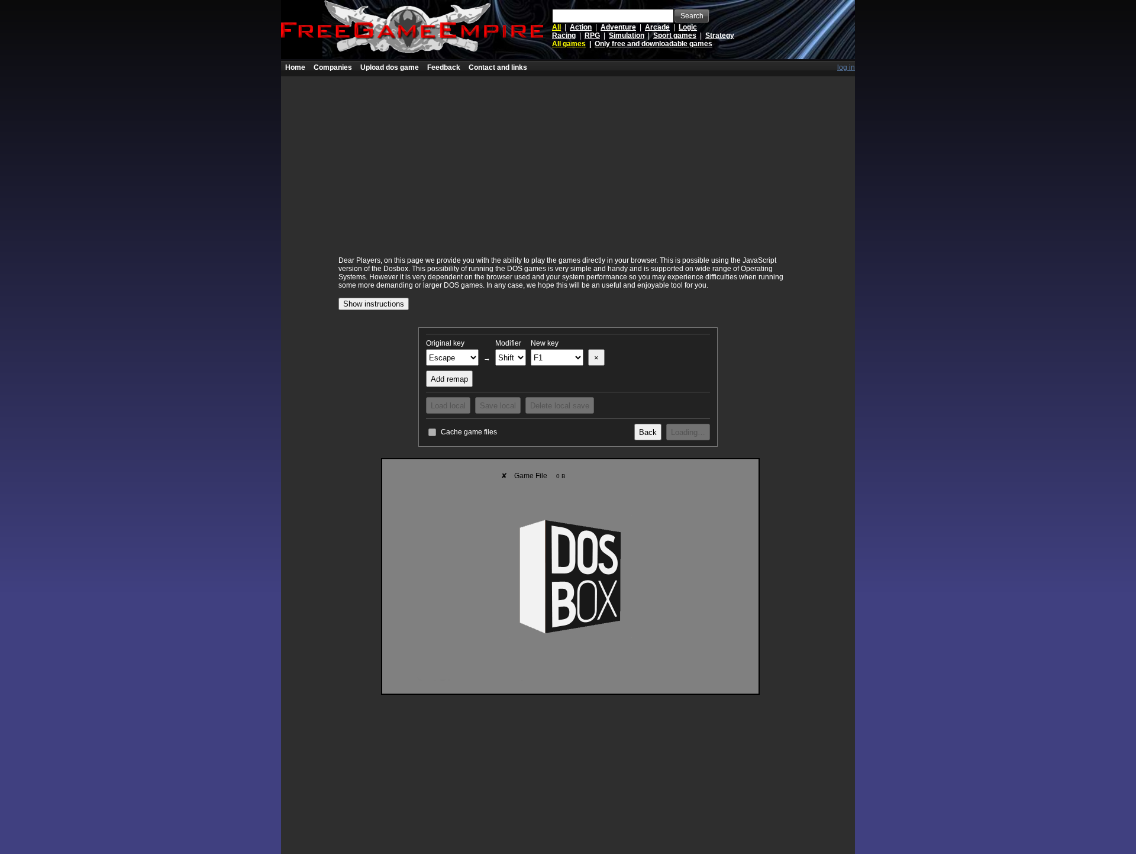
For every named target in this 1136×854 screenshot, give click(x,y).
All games (569, 44)
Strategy (719, 35)
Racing (564, 35)
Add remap (449, 379)
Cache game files (469, 432)
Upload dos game (389, 67)
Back (648, 432)
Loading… (688, 432)
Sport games (674, 35)
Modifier (508, 343)
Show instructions (373, 303)
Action (581, 27)
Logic (688, 27)
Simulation (626, 35)
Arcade (657, 27)
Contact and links (498, 67)
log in (846, 67)
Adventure (618, 27)
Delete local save (559, 405)
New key (545, 343)
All (556, 27)
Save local (498, 405)
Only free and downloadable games (653, 44)
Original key (445, 343)
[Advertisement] (568, 159)
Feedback (443, 67)
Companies (333, 67)
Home (295, 67)
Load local (448, 405)
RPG (592, 35)
